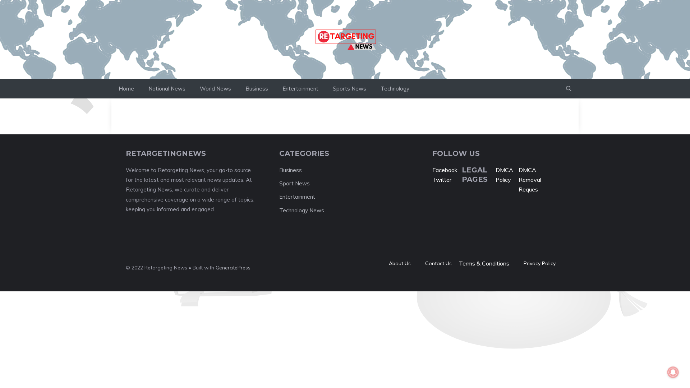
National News (166, 88)
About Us (400, 263)
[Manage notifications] (673, 372)
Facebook (444, 170)
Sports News (349, 88)
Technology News (301, 210)
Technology (395, 88)
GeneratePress (233, 267)
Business (256, 88)
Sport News (294, 183)
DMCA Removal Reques (530, 179)
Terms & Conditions (484, 263)
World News (215, 88)
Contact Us (438, 263)
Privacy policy (540, 263)
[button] (569, 88)
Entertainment (300, 88)
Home (126, 88)
